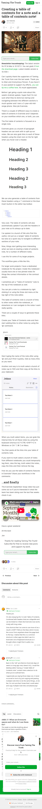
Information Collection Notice (27, 781)
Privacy (20, 799)
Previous (8, 576)
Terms (24, 799)
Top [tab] (4, 714)
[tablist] (10, 590)
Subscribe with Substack (22, 775)
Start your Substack (17, 803)
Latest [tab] (9, 714)
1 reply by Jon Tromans (15, 651)
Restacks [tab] (15, 590)
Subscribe (30, 3)
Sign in (37, 3)
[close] (36, 736)
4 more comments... (8, 704)
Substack (12, 807)
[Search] (38, 714)
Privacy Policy (22, 783)
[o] (36, 722)
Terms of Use (32, 779)
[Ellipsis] (39, 608)
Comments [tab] (6, 590)
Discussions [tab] (17, 714)
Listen (37, 22)
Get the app (29, 803)
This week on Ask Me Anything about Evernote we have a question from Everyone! (15, 728)
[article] (21, 726)
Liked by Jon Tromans (14, 611)
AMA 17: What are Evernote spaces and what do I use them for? (15, 722)
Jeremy (8, 658)
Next (35, 576)
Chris (8, 608)
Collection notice (32, 799)
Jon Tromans (11, 21)
